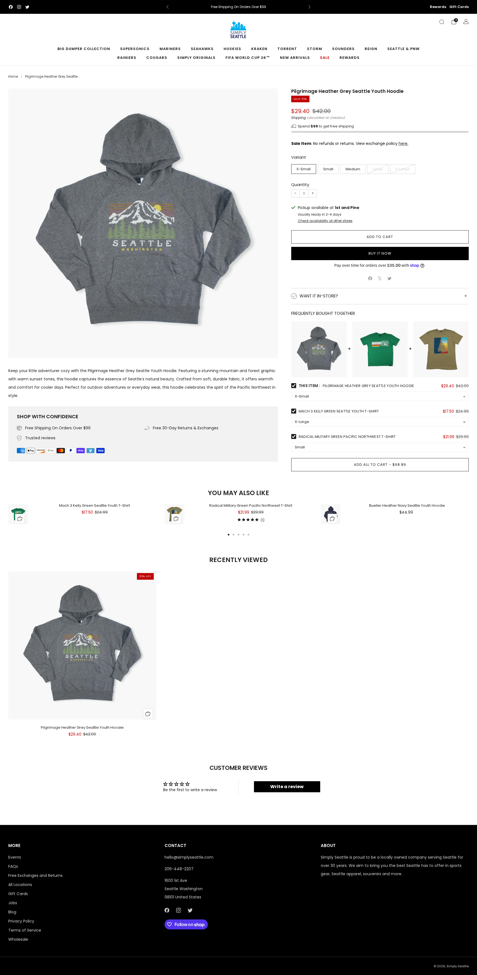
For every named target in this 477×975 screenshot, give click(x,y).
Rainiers (126, 57)
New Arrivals (295, 57)
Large (378, 169)
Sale (325, 57)
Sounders (343, 48)
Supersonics (135, 48)
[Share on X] (380, 278)
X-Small (303, 169)
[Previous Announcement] (167, 7)
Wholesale (18, 939)
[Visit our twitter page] (27, 7)
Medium (353, 169)
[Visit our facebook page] (11, 7)
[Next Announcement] (309, 7)
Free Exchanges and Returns (35, 875)
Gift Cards (459, 6)
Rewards (438, 6)
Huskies (232, 48)
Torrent (287, 48)
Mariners (170, 48)
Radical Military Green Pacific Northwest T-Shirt (347, 436)
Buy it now (380, 253)
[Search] (441, 22)
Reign (371, 48)
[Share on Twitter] (390, 278)
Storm (314, 48)
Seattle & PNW (403, 48)
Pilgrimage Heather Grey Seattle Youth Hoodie (82, 727)
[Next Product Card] (468, 517)
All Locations (20, 884)
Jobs (12, 903)
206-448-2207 (179, 869)
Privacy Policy (21, 921)
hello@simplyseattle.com (189, 857)
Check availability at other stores (325, 221)
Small (328, 169)
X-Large (402, 169)
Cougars (156, 57)
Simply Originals (196, 57)
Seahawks (202, 48)
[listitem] (238, 7)
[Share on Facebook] (370, 278)
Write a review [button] (287, 786)
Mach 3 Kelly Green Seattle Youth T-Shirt (339, 411)
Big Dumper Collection (83, 48)
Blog (12, 912)
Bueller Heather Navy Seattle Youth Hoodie (407, 505)
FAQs (13, 866)
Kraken (259, 48)
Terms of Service (24, 930)
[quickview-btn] (20, 518)
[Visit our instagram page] (19, 7)
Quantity (300, 184)
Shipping (298, 118)
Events (14, 857)
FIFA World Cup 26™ (248, 57)
